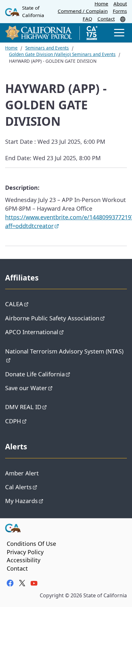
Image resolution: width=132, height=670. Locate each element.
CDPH (13, 421)
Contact (106, 18)
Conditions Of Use (31, 543)
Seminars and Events (47, 48)
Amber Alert (22, 473)
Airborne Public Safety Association (52, 318)
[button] (123, 19)
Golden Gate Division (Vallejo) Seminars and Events (62, 54)
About (120, 3)
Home (101, 3)
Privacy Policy (25, 552)
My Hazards (21, 501)
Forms (120, 11)
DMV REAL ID (23, 407)
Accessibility (23, 560)
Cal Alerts (18, 487)
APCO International (31, 332)
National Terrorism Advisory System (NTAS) (64, 351)
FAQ (87, 18)
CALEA (14, 304)
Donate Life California (35, 374)
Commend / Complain (83, 11)
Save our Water (26, 388)
